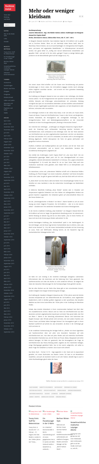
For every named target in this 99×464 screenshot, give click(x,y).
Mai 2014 (7, 308)
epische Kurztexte (49, 390)
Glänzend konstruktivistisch (9, 73)
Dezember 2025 (9, 127)
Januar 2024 (7, 144)
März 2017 (7, 228)
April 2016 (7, 249)
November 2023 (9, 150)
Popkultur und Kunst (8, 109)
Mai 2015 (7, 275)
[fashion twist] (9, 7)
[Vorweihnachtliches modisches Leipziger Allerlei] (77, 414)
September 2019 (9, 180)
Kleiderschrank (8, 97)
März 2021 (7, 165)
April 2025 (7, 136)
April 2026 (7, 121)
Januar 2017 (7, 231)
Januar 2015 (7, 287)
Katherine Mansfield (36, 393)
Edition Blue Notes (36, 390)
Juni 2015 (7, 272)
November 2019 (9, 177)
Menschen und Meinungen (8, 104)
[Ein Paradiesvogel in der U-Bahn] (49, 412)
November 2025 (9, 130)
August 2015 (8, 266)
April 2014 (7, 311)
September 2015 (9, 263)
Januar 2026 (7, 124)
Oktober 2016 (8, 237)
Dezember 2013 (9, 323)
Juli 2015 (6, 269)
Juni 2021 (7, 162)
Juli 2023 (6, 156)
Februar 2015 (8, 284)
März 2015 (7, 281)
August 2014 (8, 299)
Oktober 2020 (8, 168)
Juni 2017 (7, 219)
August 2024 (8, 142)
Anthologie (58, 387)
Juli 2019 (6, 183)
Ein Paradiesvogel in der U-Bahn (9, 57)
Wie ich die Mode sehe (9, 34)
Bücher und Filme (9, 88)
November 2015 (9, 260)
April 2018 (7, 201)
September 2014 (9, 296)
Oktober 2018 (8, 195)
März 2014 (7, 314)
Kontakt (6, 41)
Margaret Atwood (65, 393)
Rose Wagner (68, 21)
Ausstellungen (8, 85)
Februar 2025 (8, 139)
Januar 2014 (7, 320)
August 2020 (8, 171)
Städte (6, 113)
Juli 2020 (6, 174)
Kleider (47, 393)
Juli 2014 (6, 302)
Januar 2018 (7, 207)
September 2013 (9, 332)
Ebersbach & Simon (70, 387)
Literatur (55, 393)
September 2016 (9, 240)
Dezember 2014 (9, 290)
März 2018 (7, 204)
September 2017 (9, 213)
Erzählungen (62, 390)
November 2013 (9, 326)
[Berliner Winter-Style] (63, 412)
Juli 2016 (6, 243)
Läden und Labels (9, 100)
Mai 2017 (7, 222)
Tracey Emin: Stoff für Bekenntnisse (9, 53)
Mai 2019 (7, 186)
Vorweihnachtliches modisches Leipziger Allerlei (10, 68)
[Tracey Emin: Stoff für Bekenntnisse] (35, 412)
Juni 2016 (7, 246)
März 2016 (7, 252)
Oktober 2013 (8, 329)
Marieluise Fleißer (48, 396)
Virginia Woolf (61, 396)
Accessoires (7, 82)
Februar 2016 (8, 255)
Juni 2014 (7, 305)
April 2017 (7, 225)
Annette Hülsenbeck (46, 387)
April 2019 (7, 189)
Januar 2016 (7, 257)
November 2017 (9, 210)
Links (5, 38)
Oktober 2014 (8, 293)
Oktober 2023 (8, 153)
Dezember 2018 (9, 192)
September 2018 (9, 198)
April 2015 (7, 278)
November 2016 (9, 234)
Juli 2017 (6, 216)
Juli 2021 (6, 159)
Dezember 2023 (9, 147)
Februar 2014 (8, 317)
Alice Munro (34, 387)
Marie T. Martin (35, 396)
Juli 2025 (6, 133)
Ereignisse (7, 94)
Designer (6, 91)
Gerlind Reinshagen (74, 390)
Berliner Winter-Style (9, 62)
